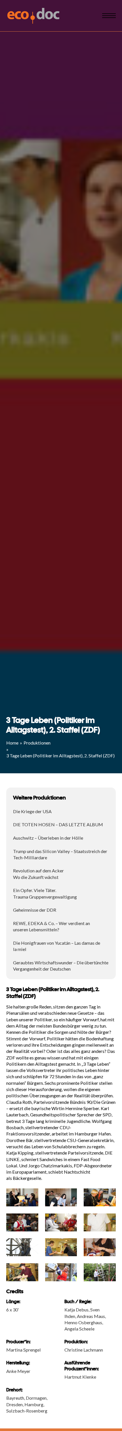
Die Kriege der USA (32, 811)
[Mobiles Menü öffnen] (109, 15)
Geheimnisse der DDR (34, 910)
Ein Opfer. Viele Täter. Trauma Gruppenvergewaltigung (45, 893)
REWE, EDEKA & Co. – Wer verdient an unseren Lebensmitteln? (51, 926)
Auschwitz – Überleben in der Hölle (48, 837)
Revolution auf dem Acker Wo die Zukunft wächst (38, 873)
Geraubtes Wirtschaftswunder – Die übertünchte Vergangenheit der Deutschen (60, 965)
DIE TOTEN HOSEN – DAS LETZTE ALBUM (58, 824)
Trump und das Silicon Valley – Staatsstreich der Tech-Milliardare (60, 854)
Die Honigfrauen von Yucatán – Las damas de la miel (56, 946)
